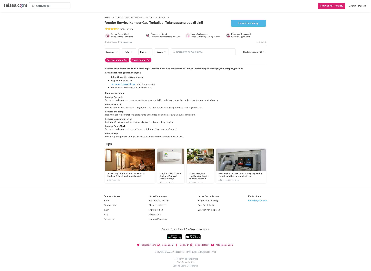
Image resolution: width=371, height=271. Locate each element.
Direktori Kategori (157, 205)
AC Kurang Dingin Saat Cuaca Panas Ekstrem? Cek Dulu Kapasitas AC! (126, 174)
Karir (106, 210)
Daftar (362, 5)
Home (107, 200)
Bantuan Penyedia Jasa (209, 210)
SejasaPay (109, 219)
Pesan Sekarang (248, 23)
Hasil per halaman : (251, 52)
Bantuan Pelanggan (158, 219)
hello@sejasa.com (257, 200)
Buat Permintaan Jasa (159, 200)
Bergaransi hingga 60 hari (123, 84)
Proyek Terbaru (156, 210)
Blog (106, 214)
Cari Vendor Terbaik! (331, 5)
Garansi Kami (155, 214)
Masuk (352, 5)
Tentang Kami (111, 205)
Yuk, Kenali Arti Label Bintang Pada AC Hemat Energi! (170, 176)
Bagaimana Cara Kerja (208, 200)
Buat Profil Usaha (206, 205)
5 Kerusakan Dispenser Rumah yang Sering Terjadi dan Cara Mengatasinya (240, 174)
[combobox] (52, 6)
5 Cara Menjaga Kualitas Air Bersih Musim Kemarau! (198, 176)
